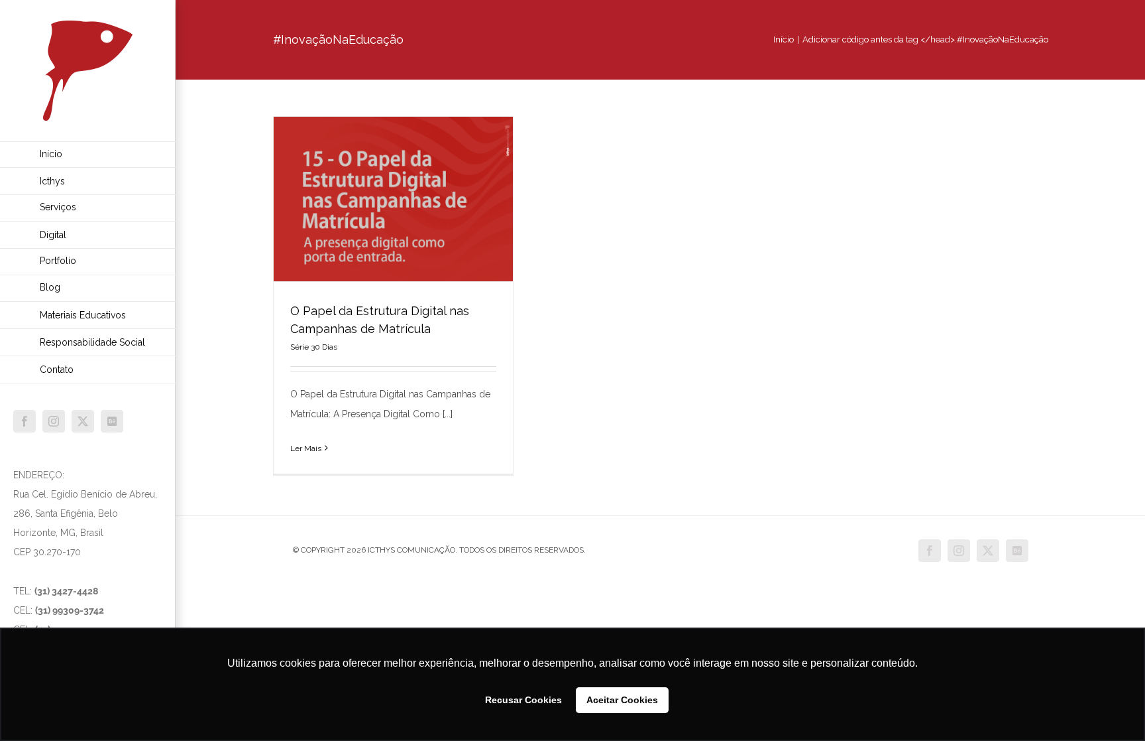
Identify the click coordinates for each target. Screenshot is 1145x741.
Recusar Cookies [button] (523, 700)
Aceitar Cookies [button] (622, 700)
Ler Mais (305, 448)
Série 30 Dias (313, 347)
